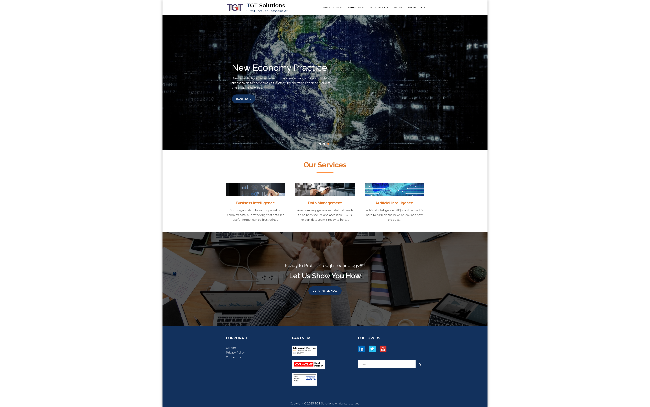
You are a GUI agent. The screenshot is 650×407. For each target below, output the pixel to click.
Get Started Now (325, 290)
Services (354, 7)
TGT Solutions (265, 5)
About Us (415, 7)
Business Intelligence (255, 203)
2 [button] (325, 144)
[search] (420, 364)
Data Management (325, 203)
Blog (398, 7)
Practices (377, 7)
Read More (245, 98)
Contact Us (233, 357)
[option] (325, 82)
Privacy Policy (235, 352)
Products (331, 7)
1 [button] (321, 144)
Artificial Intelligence (394, 203)
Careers (231, 347)
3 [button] (329, 144)
